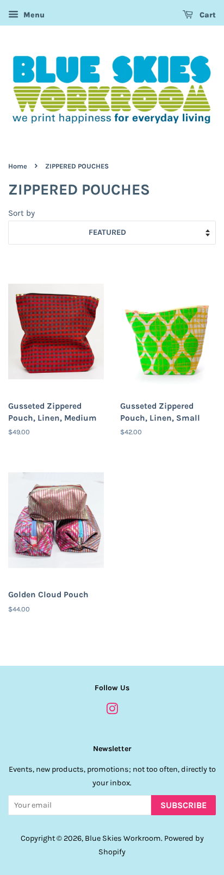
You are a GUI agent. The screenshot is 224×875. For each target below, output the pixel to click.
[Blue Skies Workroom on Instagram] (112, 711)
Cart (206, 15)
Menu (33, 15)
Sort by (21, 213)
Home (17, 166)
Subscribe (183, 805)
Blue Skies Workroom (123, 838)
